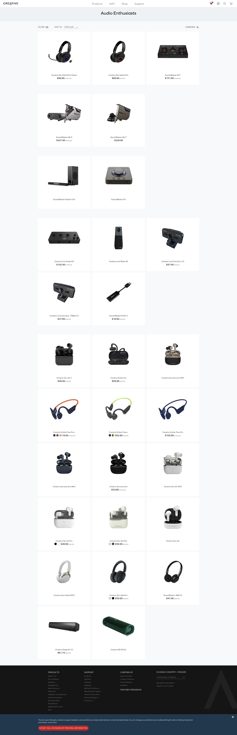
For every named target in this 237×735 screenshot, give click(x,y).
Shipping (87, 685)
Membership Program (92, 691)
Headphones (53, 685)
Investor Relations (127, 679)
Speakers (51, 682)
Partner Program (130, 690)
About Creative (126, 676)
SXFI (112, 3)
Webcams (52, 691)
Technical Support (91, 697)
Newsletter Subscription (166, 683)
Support (139, 3)
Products (87, 676)
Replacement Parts (55, 707)
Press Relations (126, 682)
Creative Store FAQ (91, 694)
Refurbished (53, 703)
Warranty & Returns (91, 688)
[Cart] (231, 3)
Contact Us (88, 701)
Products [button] (97, 3)
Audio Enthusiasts (55, 697)
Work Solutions (53, 688)
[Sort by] (77, 27)
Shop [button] (125, 3)
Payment (87, 679)
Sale (49, 710)
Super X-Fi (52, 676)
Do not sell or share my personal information (63, 728)
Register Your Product (165, 686)
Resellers (123, 685)
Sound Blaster (53, 679)
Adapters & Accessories (57, 694)
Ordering (87, 682)
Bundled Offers (54, 701)
